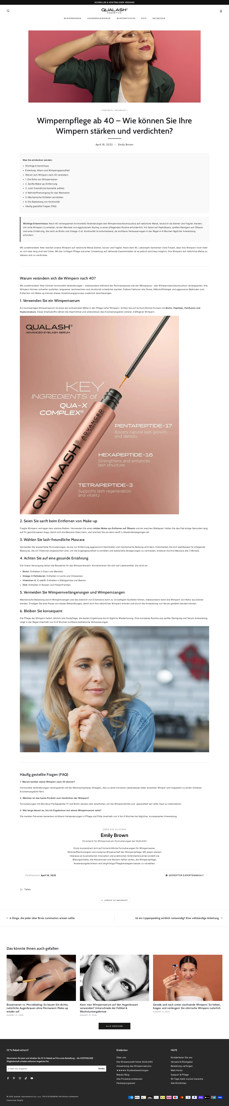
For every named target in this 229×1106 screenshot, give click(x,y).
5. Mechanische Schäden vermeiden (44, 197)
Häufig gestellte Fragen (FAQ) (41, 206)
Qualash (17, 1097)
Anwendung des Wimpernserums (133, 1066)
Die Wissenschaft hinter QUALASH (134, 1061)
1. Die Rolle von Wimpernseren (41, 179)
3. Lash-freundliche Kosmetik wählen (44, 188)
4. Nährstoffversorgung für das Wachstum (47, 192)
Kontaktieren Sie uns (181, 1057)
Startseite (107, 110)
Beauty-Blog (122, 1074)
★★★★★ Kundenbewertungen (132, 1070)
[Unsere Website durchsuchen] (8, 11)
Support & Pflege (180, 1074)
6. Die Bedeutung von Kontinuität (42, 201)
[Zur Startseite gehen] (114, 10)
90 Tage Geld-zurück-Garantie (187, 1079)
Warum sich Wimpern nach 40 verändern (46, 175)
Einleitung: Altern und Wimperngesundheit (47, 170)
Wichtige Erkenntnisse (37, 166)
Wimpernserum (67, 300)
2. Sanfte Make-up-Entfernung (41, 184)
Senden (101, 1068)
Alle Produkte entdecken (129, 1079)
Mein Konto (177, 1070)
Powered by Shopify (15, 1100)
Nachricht (120, 110)
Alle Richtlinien (178, 1083)
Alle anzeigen (114, 1026)
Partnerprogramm (125, 1083)
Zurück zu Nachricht (116, 900)
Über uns (121, 1057)
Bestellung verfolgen (182, 1066)
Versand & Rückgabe (182, 1061)
